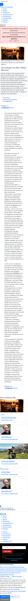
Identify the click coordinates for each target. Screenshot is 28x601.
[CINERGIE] (6, 7)
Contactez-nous (7, 541)
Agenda (4, 11)
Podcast (4, 22)
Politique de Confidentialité (18, 591)
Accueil (4, 516)
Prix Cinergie (6, 537)
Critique (7, 98)
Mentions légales (17, 576)
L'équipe (4, 539)
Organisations (6, 16)
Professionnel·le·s (7, 14)
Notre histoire (6, 535)
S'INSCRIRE (7, 551)
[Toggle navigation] (1, 25)
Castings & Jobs (7, 18)
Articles (4, 9)
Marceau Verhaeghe (11, 99)
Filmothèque (6, 12)
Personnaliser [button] (5, 599)
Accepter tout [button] (5, 596)
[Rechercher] (1, 4)
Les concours (6, 534)
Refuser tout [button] (15, 596)
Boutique (5, 20)
